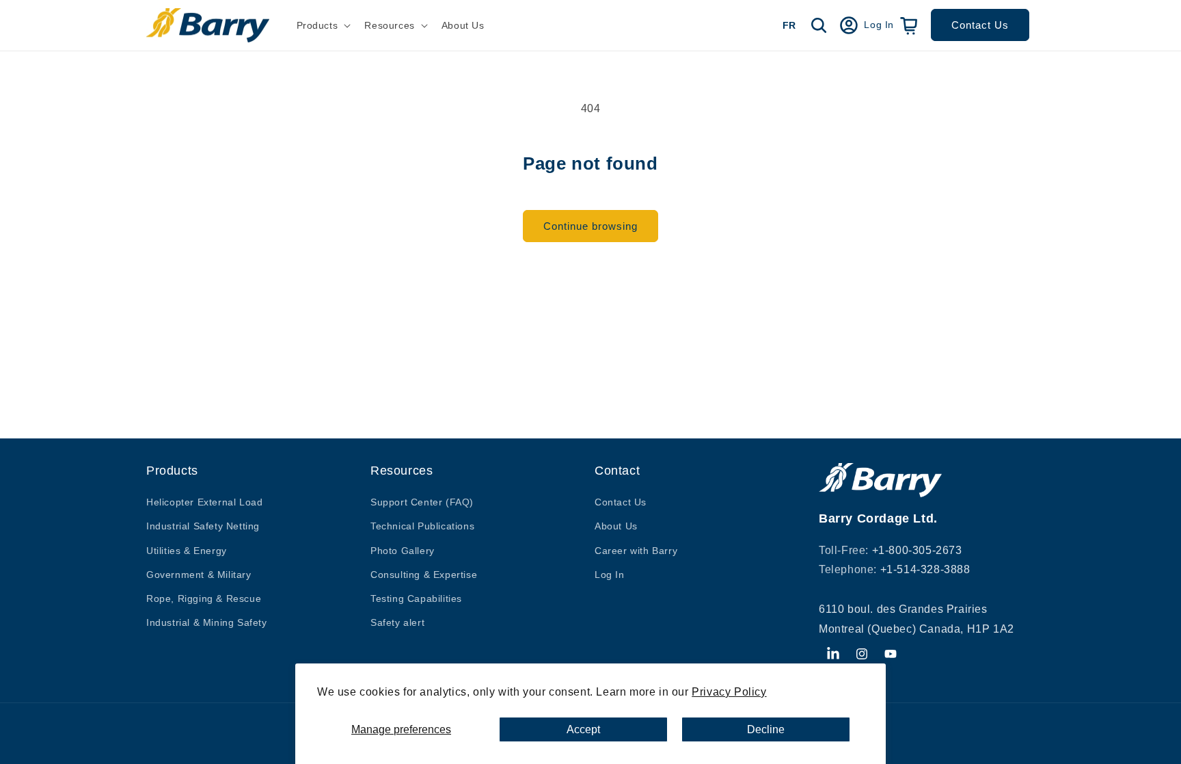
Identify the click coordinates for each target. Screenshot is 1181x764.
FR (789, 25)
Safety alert (397, 622)
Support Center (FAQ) (422, 502)
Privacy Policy (729, 692)
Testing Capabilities (416, 598)
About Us (616, 526)
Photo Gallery (402, 550)
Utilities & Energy (186, 550)
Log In (610, 574)
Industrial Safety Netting (203, 526)
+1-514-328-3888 (925, 569)
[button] (322, 25)
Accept (583, 729)
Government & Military (199, 574)
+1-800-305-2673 (917, 550)
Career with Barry (636, 550)
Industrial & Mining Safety (206, 622)
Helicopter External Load (204, 502)
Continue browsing (590, 226)
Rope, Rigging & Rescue (203, 598)
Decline (766, 729)
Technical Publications (422, 526)
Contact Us (980, 25)
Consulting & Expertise (423, 574)
